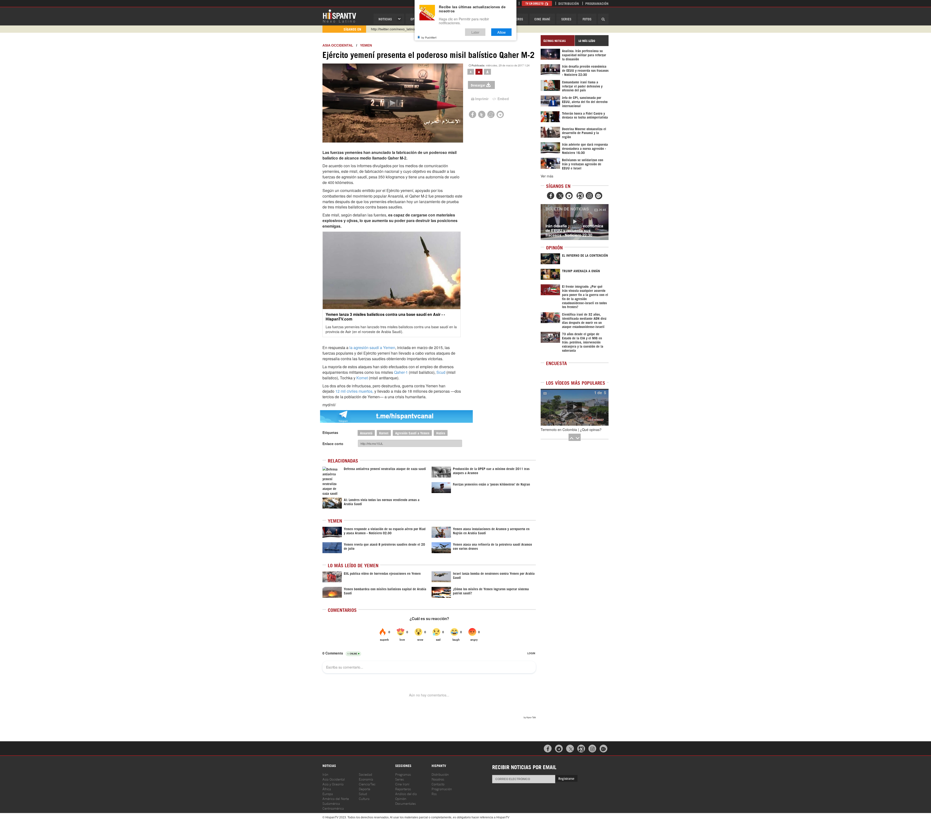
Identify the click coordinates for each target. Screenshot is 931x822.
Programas (403, 774)
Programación (597, 3)
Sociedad (365, 774)
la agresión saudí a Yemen (372, 347)
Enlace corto (332, 443)
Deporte (364, 789)
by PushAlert (428, 37)
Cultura (364, 798)
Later (475, 32)
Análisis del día (406, 793)
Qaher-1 (401, 372)
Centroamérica (333, 808)
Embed (503, 98)
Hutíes (440, 433)
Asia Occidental (333, 779)
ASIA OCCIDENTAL (337, 45)
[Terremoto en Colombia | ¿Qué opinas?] (575, 407)
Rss (434, 793)
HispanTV (339, 15)
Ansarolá (366, 433)
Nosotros (438, 779)
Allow (501, 32)
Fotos (587, 19)
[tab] (558, 40)
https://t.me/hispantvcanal (390, 29)
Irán (325, 774)
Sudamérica (331, 803)
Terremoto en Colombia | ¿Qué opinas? (571, 429)
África (326, 789)
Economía (366, 779)
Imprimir (482, 98)
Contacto (438, 784)
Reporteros (403, 789)
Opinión (400, 798)
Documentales (405, 803)
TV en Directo (534, 3)
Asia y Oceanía (333, 784)
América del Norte (335, 798)
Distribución (568, 3)
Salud (363, 793)
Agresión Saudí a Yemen (412, 433)
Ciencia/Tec (367, 784)
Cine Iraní (542, 19)
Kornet (362, 378)
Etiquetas (330, 432)
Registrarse (566, 778)
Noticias (385, 19)
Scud (440, 372)
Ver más (547, 176)
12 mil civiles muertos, (354, 391)
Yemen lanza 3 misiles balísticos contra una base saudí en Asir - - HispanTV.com (385, 316)
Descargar (478, 85)
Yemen (366, 45)
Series (566, 19)
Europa (327, 793)
